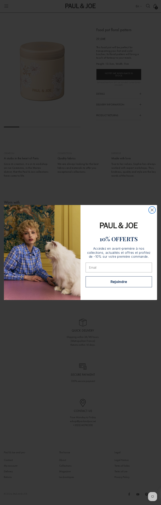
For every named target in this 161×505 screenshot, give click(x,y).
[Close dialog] (152, 210)
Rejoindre (119, 282)
